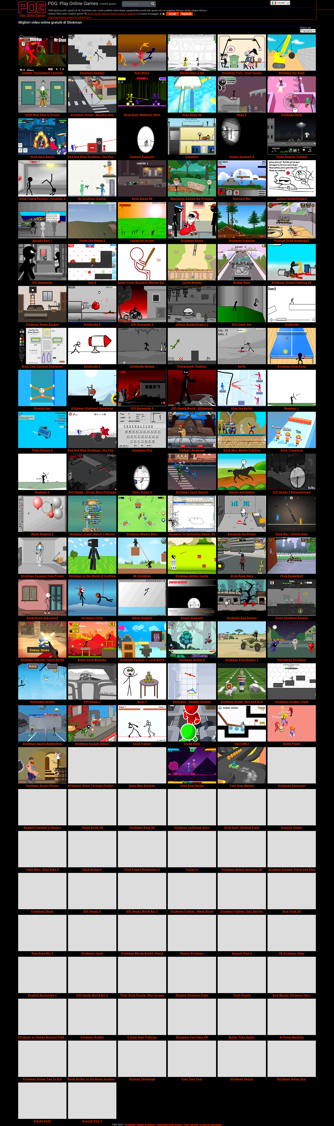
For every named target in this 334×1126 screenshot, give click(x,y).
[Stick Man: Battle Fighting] (241, 430)
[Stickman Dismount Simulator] (92, 388)
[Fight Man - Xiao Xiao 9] (42, 849)
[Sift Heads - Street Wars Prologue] (92, 471)
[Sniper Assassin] (192, 597)
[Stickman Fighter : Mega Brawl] (192, 891)
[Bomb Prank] (291, 723)
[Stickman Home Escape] (42, 304)
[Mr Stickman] (142, 555)
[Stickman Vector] (241, 1058)
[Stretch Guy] (42, 388)
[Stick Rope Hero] (241, 555)
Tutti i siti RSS (191, 1124)
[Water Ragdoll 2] (42, 513)
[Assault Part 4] (241, 933)
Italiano (281, 3)
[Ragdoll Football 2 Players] (42, 807)
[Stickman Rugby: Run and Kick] (241, 681)
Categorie (132, 13)
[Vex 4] (92, 262)
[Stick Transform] (291, 430)
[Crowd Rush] (192, 723)
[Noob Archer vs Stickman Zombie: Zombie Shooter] (92, 1058)
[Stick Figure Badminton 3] (142, 849)
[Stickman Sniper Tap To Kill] (42, 1058)
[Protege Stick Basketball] (291, 220)
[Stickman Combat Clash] (291, 681)
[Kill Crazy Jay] (241, 304)
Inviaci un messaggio (211, 1124)
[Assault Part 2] (92, 1100)
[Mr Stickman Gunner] (92, 178)
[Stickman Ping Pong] (291, 346)
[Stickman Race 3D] (142, 807)
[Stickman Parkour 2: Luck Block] (142, 639)
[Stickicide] (291, 304)
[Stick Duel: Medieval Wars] (142, 94)
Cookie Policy (83, 17)
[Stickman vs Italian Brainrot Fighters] (42, 1016)
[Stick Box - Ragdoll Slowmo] (192, 681)
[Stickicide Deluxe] (142, 346)
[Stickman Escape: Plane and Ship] (291, 849)
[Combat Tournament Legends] (42, 52)
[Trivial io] (192, 849)
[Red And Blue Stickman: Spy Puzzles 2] (92, 136)
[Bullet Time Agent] (241, 1016)
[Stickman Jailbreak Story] (192, 807)
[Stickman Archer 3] (192, 639)
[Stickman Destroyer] (291, 765)
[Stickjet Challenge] (142, 1058)
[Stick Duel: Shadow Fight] (241, 807)
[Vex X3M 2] (241, 723)
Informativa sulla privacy (61, 17)
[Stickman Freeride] (241, 220)
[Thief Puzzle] (241, 975)
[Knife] (241, 346)
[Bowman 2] (42, 471)
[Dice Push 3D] (291, 891)
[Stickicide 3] (92, 304)
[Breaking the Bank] (291, 52)
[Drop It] (142, 681)
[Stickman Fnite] (92, 597)
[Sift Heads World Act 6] (92, 975)
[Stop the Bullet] (241, 388)
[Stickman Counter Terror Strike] (42, 639)
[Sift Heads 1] (92, 681)
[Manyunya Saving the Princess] (192, 178)
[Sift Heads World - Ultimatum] (192, 388)
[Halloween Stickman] (291, 639)
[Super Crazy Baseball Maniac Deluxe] (142, 262)
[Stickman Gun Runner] (241, 597)
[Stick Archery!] (92, 849)
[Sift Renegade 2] (142, 304)
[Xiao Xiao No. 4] (42, 933)
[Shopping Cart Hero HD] (192, 1016)
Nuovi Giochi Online (98, 13)
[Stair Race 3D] (192, 94)
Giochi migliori (117, 13)
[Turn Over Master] (241, 765)
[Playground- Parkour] (192, 346)
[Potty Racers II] (42, 430)
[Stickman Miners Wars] (142, 513)
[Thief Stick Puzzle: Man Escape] (142, 975)
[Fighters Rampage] (192, 430)
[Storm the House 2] (92, 220)
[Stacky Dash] (42, 1100)
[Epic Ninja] (142, 52)
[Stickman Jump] (92, 933)
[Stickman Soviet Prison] (42, 765)
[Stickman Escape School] (92, 723)
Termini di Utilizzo (146, 1124)
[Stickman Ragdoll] (92, 52)
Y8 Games (130, 1124)
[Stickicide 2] (92, 346)
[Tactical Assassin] (142, 136)
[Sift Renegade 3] (142, 388)
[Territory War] (241, 178)
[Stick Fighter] (142, 723)
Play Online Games (32, 15)
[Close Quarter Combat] (291, 136)
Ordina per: (306, 27)
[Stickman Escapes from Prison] (42, 555)
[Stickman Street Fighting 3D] (291, 262)
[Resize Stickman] (192, 933)
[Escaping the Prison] (241, 513)
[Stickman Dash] (291, 94)
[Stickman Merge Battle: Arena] (142, 933)
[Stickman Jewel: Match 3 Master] (92, 513)
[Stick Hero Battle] (42, 136)
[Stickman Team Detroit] (192, 471)
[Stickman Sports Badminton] (42, 723)
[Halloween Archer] (42, 681)
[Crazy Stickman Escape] (291, 597)
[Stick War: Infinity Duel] (291, 513)
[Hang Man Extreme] (142, 765)
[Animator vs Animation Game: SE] (192, 513)
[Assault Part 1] (42, 220)
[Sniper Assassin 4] (241, 136)
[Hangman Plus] (142, 430)
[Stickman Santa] (192, 220)
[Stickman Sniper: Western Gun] (92, 94)
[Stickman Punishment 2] (241, 639)
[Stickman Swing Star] (291, 1058)
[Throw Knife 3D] (92, 807)
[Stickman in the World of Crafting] (92, 555)
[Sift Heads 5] (92, 891)
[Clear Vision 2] (142, 471)
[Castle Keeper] (192, 262)
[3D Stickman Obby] (291, 933)
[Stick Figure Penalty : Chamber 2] (42, 178)
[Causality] (192, 136)
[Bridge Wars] (241, 262)
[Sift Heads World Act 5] (142, 891)
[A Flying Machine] (291, 1016)
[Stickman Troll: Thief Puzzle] (241, 52)
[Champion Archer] (142, 220)
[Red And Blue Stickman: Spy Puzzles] (92, 430)
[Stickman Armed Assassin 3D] (241, 849)
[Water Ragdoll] (142, 597)
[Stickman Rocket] (92, 1016)
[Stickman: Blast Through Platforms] (92, 765)
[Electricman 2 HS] (192, 52)
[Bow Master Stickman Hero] (291, 975)
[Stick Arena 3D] (142, 178)
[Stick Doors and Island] (42, 597)
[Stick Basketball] (291, 555)
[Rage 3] (241, 94)
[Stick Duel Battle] (192, 765)
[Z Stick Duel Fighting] (142, 1016)
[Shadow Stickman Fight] (192, 975)
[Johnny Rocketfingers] (291, 178)
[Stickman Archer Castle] (192, 555)
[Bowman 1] (291, 388)
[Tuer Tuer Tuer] (192, 1058)
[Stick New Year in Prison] (42, 94)
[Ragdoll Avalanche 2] (42, 975)
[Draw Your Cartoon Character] (42, 346)
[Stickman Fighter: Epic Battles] (241, 891)
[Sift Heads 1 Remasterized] (291, 471)
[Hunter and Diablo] (241, 471)
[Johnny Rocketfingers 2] (192, 304)
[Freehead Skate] (42, 891)
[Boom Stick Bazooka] (92, 639)
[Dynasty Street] (291, 807)
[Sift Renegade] (42, 262)
